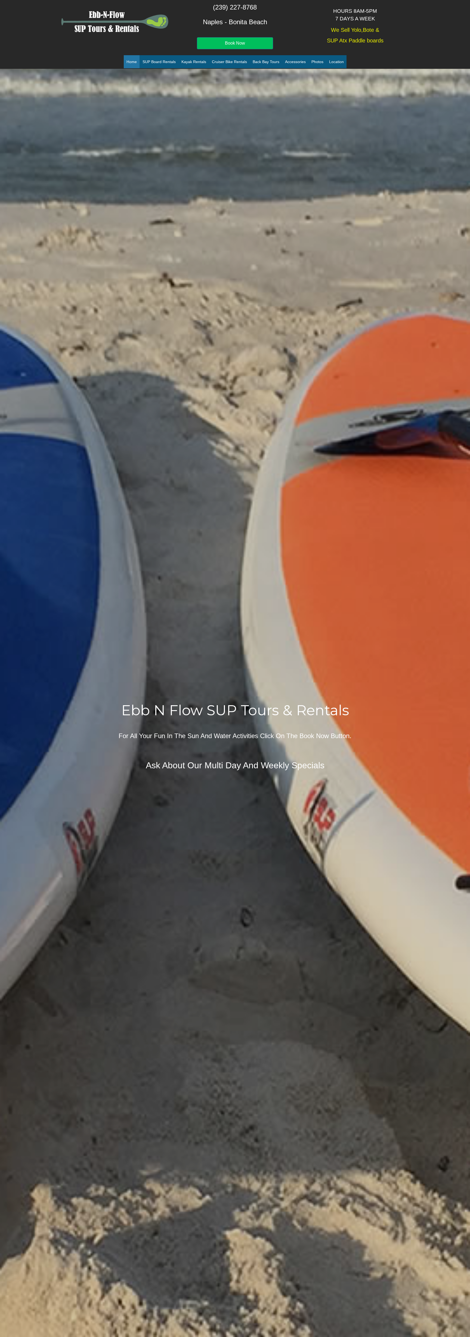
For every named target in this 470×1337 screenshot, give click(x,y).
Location (336, 62)
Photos (317, 62)
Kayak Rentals (193, 62)
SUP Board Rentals (159, 62)
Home (131, 62)
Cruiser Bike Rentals (229, 62)
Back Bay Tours (266, 62)
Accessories (295, 62)
